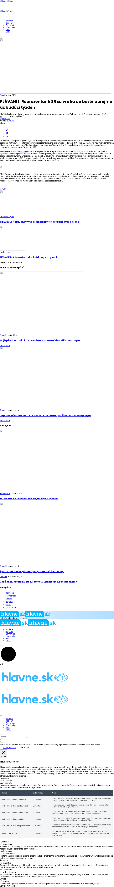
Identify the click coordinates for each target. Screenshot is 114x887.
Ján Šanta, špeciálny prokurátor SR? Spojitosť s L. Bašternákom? (38, 581)
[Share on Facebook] (60, 127)
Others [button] (3, 879)
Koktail (8, 32)
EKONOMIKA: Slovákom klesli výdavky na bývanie (29, 257)
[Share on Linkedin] (60, 136)
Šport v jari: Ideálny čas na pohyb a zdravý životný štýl (32, 571)
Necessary (7, 781)
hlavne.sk (9, 121)
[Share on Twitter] (60, 130)
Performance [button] (6, 851)
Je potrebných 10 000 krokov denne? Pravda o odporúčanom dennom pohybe (45, 415)
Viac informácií (9, 747)
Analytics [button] (4, 860)
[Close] (1, 734)
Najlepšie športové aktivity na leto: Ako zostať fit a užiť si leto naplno (40, 340)
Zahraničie (10, 25)
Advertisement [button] (6, 869)
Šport (8, 29)
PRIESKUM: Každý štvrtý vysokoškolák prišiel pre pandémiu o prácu (39, 221)
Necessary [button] (4, 778)
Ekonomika (10, 27)
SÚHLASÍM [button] (24, 747)
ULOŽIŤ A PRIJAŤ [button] (7, 886)
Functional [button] (4, 842)
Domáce (9, 21)
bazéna (23, 151)
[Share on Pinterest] (60, 133)
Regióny (9, 23)
